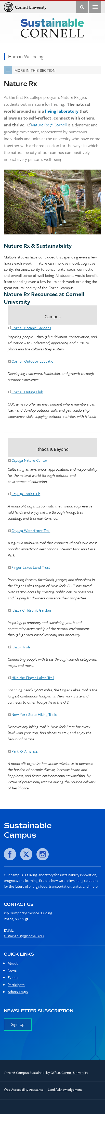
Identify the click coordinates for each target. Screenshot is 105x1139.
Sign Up (17, 1024)
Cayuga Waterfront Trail (30, 530)
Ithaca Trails (20, 647)
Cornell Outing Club (27, 392)
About (13, 963)
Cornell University (74, 1072)
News (12, 970)
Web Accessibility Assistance (24, 1089)
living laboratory (61, 111)
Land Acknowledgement (65, 1089)
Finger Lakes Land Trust (30, 567)
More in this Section (35, 70)
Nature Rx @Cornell (49, 125)
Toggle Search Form (82, 7)
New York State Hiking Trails (34, 714)
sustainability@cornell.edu (24, 936)
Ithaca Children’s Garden (31, 610)
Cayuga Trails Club (25, 493)
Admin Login (18, 991)
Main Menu (95, 7)
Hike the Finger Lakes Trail (32, 677)
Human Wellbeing (25, 56)
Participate (16, 984)
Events (13, 977)
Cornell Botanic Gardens (31, 327)
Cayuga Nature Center (29, 460)
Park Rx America (24, 751)
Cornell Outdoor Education (33, 361)
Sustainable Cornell (52, 28)
